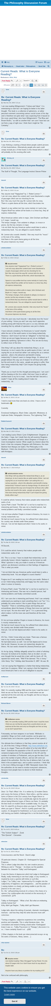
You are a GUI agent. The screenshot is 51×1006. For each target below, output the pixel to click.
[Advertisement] (25, 33)
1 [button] (19, 85)
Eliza (9, 387)
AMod (11, 77)
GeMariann (4, 676)
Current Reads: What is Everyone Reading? (20, 73)
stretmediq (4, 778)
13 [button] (39, 85)
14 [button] (43, 85)
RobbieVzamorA (6, 421)
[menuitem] (7, 62)
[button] (13, 85)
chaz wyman (5, 942)
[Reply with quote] (43, 91)
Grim (7, 89)
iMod (15, 77)
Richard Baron (5, 703)
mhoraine (4, 841)
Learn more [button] (9, 994)
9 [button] (24, 85)
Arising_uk (10, 158)
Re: (2, 950)
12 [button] (35, 85)
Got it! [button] (15, 1001)
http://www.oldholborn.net (37, 746)
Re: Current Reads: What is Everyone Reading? (20, 98)
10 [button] (27, 85)
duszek (3, 180)
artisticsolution (6, 247)
